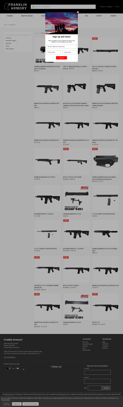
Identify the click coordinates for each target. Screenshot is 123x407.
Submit (61, 58)
